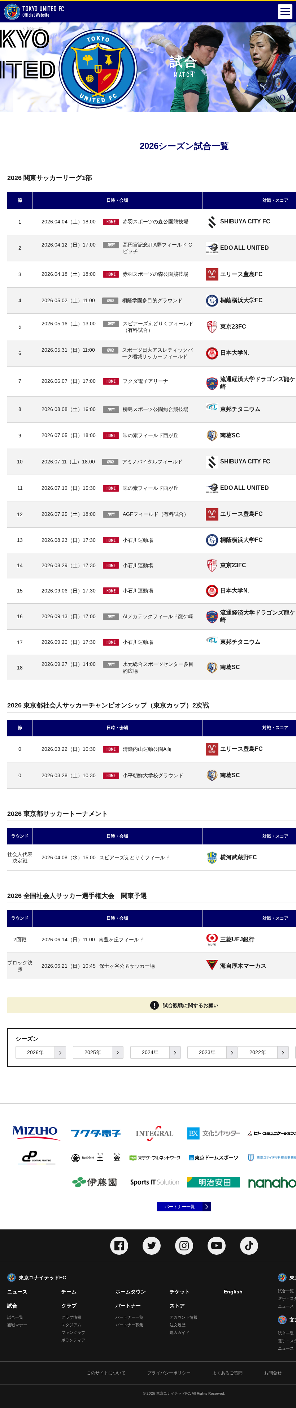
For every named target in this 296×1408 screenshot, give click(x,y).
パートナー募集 (129, 1325)
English (233, 1291)
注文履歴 (178, 1325)
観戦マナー (17, 1325)
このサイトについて (106, 1372)
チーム (69, 1291)
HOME (13, 29)
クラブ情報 (71, 1317)
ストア (177, 1306)
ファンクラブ (73, 1332)
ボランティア (73, 1340)
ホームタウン (131, 1291)
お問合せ (273, 1372)
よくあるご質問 (227, 1372)
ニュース (17, 1291)
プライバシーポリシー (169, 1372)
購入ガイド (180, 1332)
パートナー (128, 1306)
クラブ (69, 1306)
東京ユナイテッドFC (42, 1277)
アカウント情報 (183, 1317)
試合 (12, 1306)
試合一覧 (15, 1317)
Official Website (43, 11)
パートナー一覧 (180, 1206)
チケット (180, 1291)
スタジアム (71, 1325)
